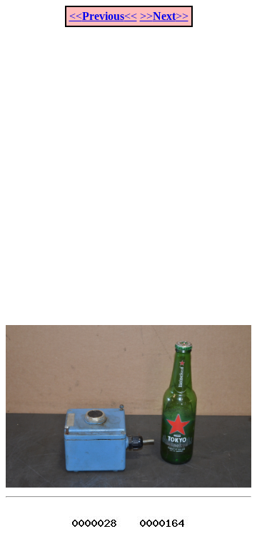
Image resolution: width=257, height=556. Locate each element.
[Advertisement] (128, 168)
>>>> (164, 16)
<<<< (103, 16)
